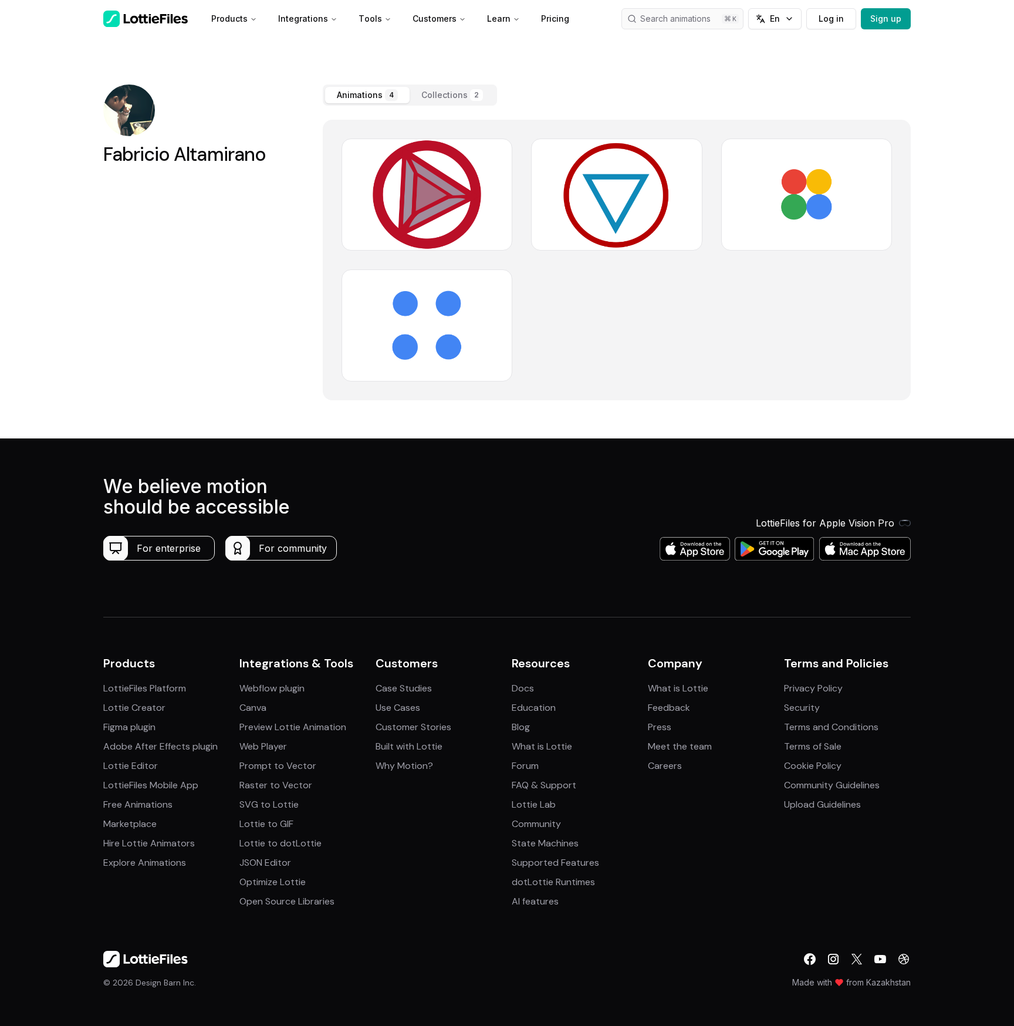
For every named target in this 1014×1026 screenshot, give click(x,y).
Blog (521, 727)
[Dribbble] (904, 959)
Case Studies (404, 688)
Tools (370, 18)
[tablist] (410, 95)
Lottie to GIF (266, 824)
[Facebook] (810, 959)
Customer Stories (413, 727)
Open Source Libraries (286, 901)
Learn (499, 18)
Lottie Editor (130, 766)
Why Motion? (404, 766)
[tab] (367, 95)
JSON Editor (265, 862)
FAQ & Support (544, 785)
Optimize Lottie (272, 882)
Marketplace (130, 824)
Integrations (303, 18)
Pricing (555, 18)
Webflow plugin (272, 688)
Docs (523, 688)
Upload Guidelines (822, 804)
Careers (665, 766)
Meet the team (680, 746)
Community (536, 824)
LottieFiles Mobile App (150, 785)
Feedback (669, 707)
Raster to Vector (275, 785)
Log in (831, 18)
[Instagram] (833, 959)
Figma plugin (129, 727)
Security (802, 707)
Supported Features (555, 862)
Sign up (885, 18)
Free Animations (138, 804)
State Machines (545, 843)
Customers (435, 18)
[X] (857, 959)
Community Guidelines (832, 785)
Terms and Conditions (831, 727)
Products (229, 18)
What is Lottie (542, 746)
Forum (525, 766)
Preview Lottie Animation (292, 727)
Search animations (675, 18)
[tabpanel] (617, 260)
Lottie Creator (134, 707)
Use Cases (398, 707)
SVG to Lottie (269, 804)
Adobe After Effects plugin (160, 746)
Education (534, 707)
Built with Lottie (409, 746)
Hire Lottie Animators (149, 843)
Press (659, 727)
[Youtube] (880, 959)
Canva (252, 707)
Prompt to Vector (277, 766)
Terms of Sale (812, 746)
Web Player (263, 746)
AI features (535, 901)
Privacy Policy (813, 688)
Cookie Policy (812, 766)
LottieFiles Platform (144, 688)
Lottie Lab (534, 804)
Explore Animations (144, 862)
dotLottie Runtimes (553, 882)
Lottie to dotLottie (280, 843)
